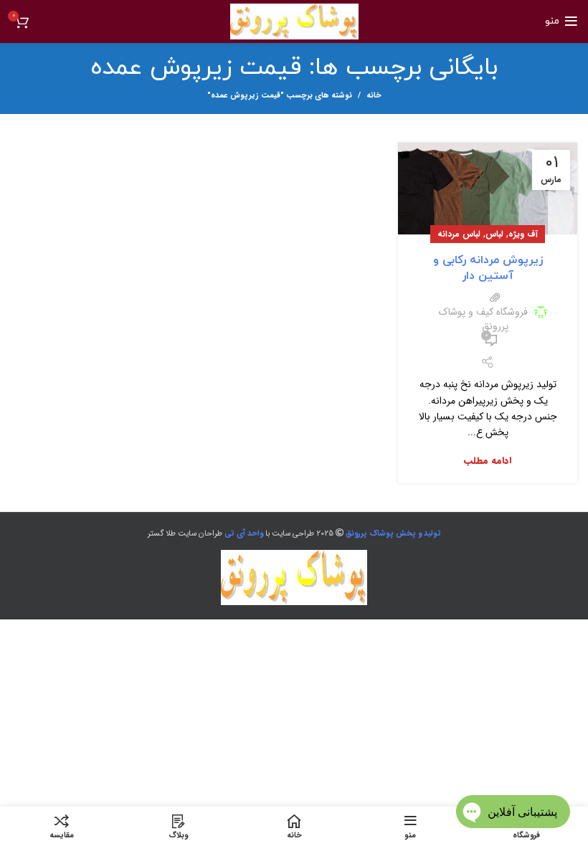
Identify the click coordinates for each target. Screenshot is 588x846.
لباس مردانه (458, 234)
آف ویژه (523, 234)
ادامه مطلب (487, 460)
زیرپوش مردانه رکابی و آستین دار (488, 268)
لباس (494, 234)
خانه (373, 96)
